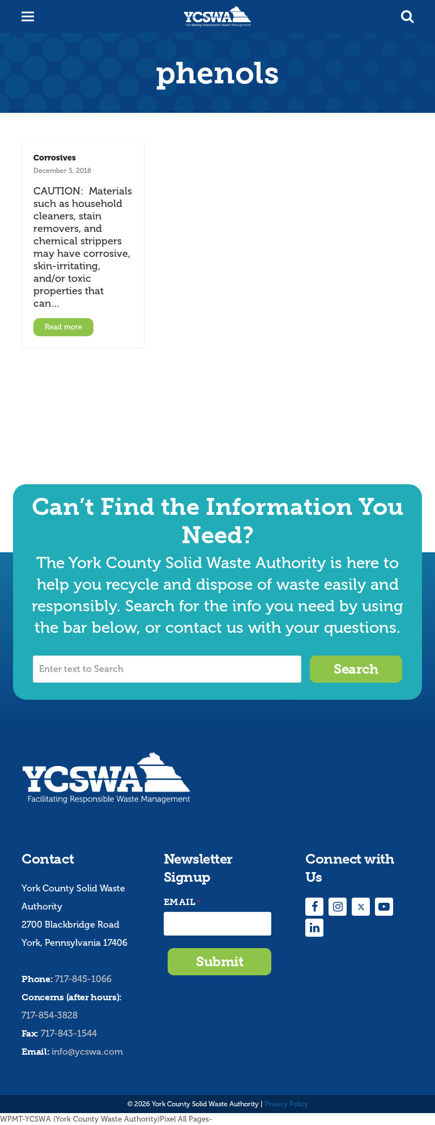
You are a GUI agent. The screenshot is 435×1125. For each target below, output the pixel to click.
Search (356, 669)
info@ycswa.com (87, 1051)
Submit (219, 961)
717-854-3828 (50, 1015)
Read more (63, 327)
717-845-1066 (83, 979)
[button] (407, 16)
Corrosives (54, 157)
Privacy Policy (286, 1104)
